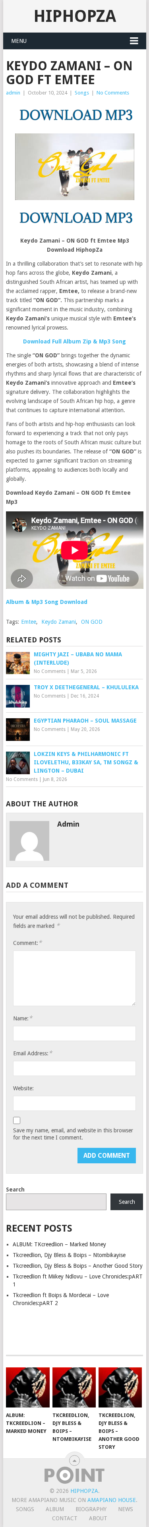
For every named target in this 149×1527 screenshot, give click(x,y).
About (98, 1518)
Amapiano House (111, 1500)
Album (55, 1509)
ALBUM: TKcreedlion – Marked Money (59, 1244)
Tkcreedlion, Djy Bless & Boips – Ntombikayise (69, 1255)
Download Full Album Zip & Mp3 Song (74, 341)
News (125, 1509)
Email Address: (32, 1053)
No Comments (113, 93)
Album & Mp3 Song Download (46, 602)
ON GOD (92, 622)
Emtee (28, 622)
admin (13, 93)
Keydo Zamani (58, 622)
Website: (23, 1088)
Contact (64, 1518)
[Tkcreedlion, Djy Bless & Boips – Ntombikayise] (74, 1387)
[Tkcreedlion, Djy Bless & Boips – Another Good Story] (120, 1387)
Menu (19, 41)
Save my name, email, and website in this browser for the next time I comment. (73, 1134)
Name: (22, 1018)
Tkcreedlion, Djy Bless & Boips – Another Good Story (78, 1266)
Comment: (27, 943)
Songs (82, 93)
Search (15, 1189)
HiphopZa (74, 16)
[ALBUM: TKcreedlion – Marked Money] (27, 1387)
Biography (90, 1509)
